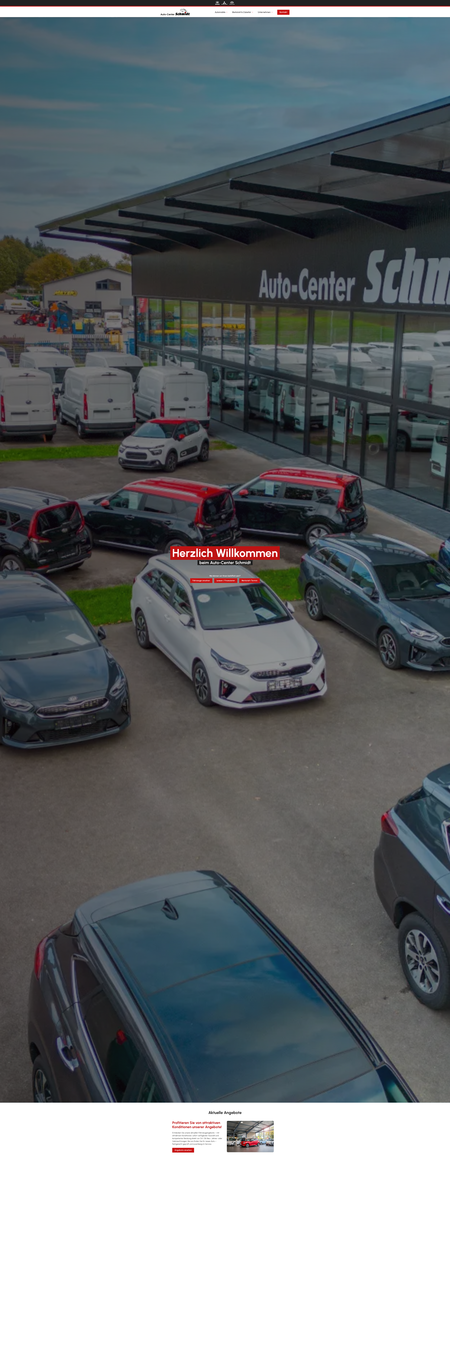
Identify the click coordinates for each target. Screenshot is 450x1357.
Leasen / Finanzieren (226, 580)
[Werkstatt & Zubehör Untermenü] (252, 12)
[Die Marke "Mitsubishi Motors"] (224, 3)
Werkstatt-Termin (249, 580)
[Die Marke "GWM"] (217, 3)
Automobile (220, 12)
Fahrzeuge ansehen (201, 580)
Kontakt (283, 12)
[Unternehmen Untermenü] (272, 12)
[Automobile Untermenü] (226, 12)
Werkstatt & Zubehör (241, 12)
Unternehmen (264, 12)
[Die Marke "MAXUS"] (232, 3)
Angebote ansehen (183, 1150)
